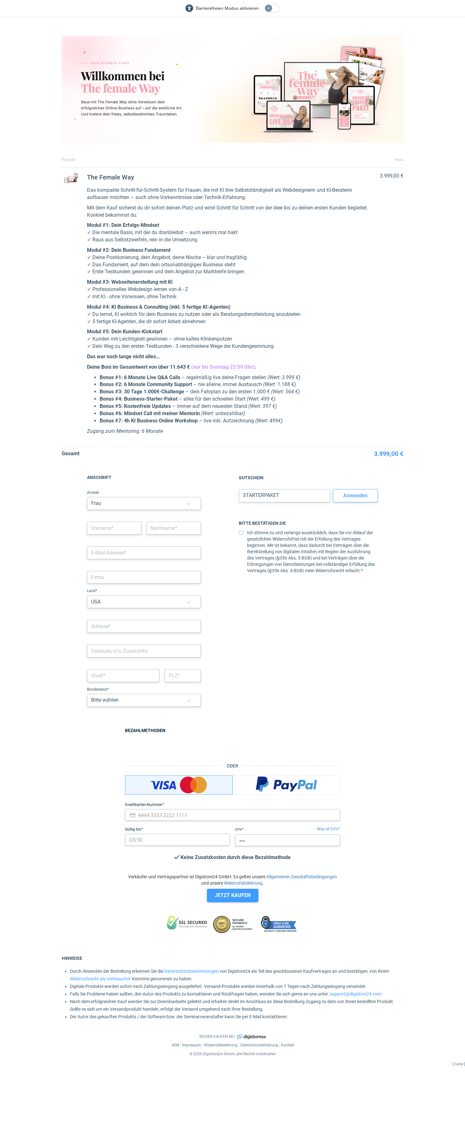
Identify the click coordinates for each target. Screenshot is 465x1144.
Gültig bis (133, 829)
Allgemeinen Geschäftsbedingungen (301, 876)
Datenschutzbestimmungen (191, 971)
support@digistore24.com (355, 993)
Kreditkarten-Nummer (144, 804)
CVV (239, 829)
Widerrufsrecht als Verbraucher (100, 978)
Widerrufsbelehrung (243, 883)
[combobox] (144, 626)
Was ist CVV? (328, 829)
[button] (189, 503)
